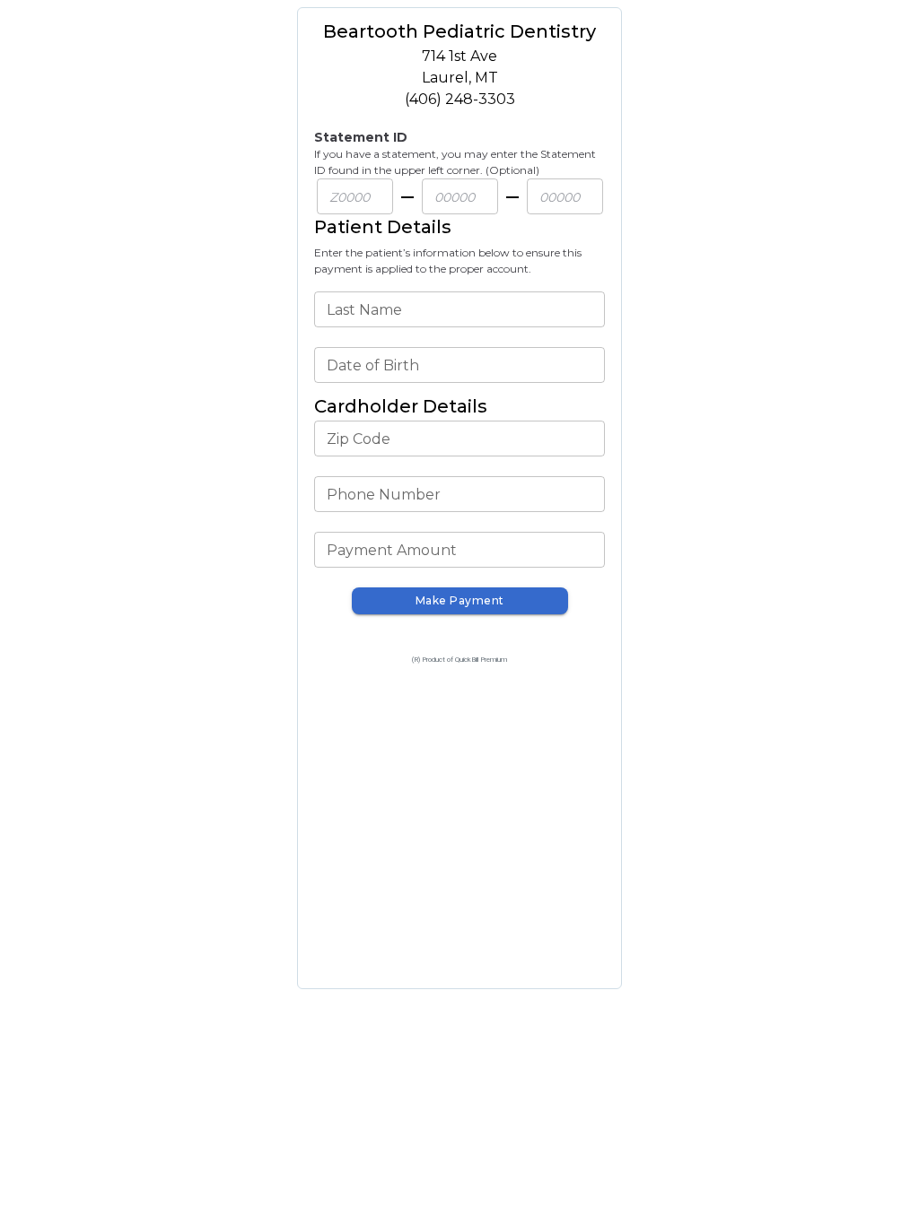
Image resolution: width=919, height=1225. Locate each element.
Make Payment (460, 600)
